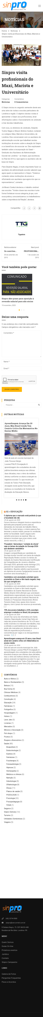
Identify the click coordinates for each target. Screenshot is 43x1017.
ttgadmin (21, 235)
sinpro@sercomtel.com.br (15, 923)
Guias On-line (7, 946)
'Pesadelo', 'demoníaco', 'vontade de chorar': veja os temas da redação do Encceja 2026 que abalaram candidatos (21, 546)
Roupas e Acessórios (12, 740)
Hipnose (9, 767)
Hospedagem (9, 713)
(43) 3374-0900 (11, 918)
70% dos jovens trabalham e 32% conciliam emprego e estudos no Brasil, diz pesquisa (21, 611)
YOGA (8, 805)
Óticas (8, 788)
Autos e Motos (10, 679)
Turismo (7, 815)
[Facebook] (24, 208)
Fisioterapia (11, 761)
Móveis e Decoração (12, 730)
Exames (9, 754)
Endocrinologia (12, 750)
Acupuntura (10, 747)
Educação (8, 703)
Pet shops (8, 733)
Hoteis (6, 716)
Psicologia (10, 798)
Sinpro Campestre (9, 962)
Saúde (6, 744)
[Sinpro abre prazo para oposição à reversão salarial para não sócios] (17, 284)
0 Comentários (21, 102)
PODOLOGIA (11, 795)
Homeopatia (11, 771)
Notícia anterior (10, 247)
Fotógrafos (8, 709)
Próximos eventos (9, 950)
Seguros (7, 808)
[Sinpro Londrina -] (14, 6)
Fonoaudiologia (12, 764)
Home (4, 31)
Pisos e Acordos (9, 982)
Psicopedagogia (12, 802)
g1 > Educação (14, 511)
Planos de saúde (13, 791)
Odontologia (11, 781)
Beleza (7, 685)
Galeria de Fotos (9, 974)
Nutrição (9, 778)
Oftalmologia (11, 784)
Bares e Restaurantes (12, 682)
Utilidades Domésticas (13, 819)
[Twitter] (29, 208)
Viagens (7, 822)
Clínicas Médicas (11, 692)
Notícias (14, 31)
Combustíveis (9, 696)
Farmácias (8, 706)
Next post (35, 247)
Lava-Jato (8, 720)
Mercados (8, 726)
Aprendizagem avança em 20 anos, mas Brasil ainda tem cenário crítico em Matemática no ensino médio (22, 640)
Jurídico (5, 954)
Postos (7, 737)
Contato (5, 958)
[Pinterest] (34, 208)
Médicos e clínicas (13, 774)
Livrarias (7, 723)
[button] (19, 310)
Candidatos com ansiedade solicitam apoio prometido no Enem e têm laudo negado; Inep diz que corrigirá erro (22, 579)
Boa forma (8, 689)
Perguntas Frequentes (11, 978)
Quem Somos (8, 942)
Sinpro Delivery (10, 812)
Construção (8, 699)
